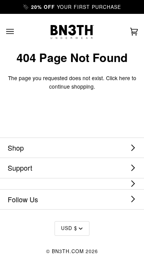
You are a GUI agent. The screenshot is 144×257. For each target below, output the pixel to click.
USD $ (69, 228)
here (124, 78)
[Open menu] (17, 32)
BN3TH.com (68, 251)
